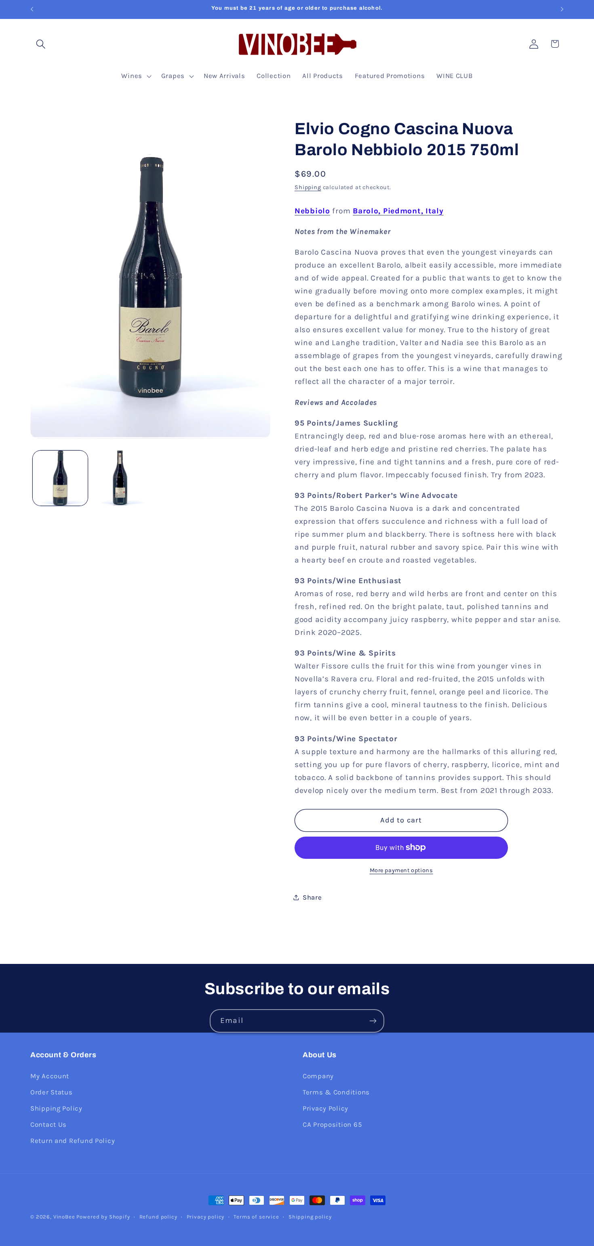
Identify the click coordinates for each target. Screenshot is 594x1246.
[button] (41, 44)
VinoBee (64, 1217)
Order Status (51, 1092)
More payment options (401, 870)
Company (318, 1076)
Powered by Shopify (103, 1217)
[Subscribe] (372, 1021)
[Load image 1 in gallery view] (60, 478)
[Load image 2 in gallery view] (120, 478)
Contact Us (48, 1124)
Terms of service (256, 1217)
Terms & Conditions (336, 1092)
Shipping (308, 187)
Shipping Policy (56, 1108)
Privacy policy (206, 1217)
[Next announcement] (562, 9)
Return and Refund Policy (72, 1141)
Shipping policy (310, 1217)
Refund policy (158, 1217)
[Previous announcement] (32, 9)
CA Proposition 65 (332, 1124)
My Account (49, 1076)
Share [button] (312, 897)
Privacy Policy (325, 1108)
